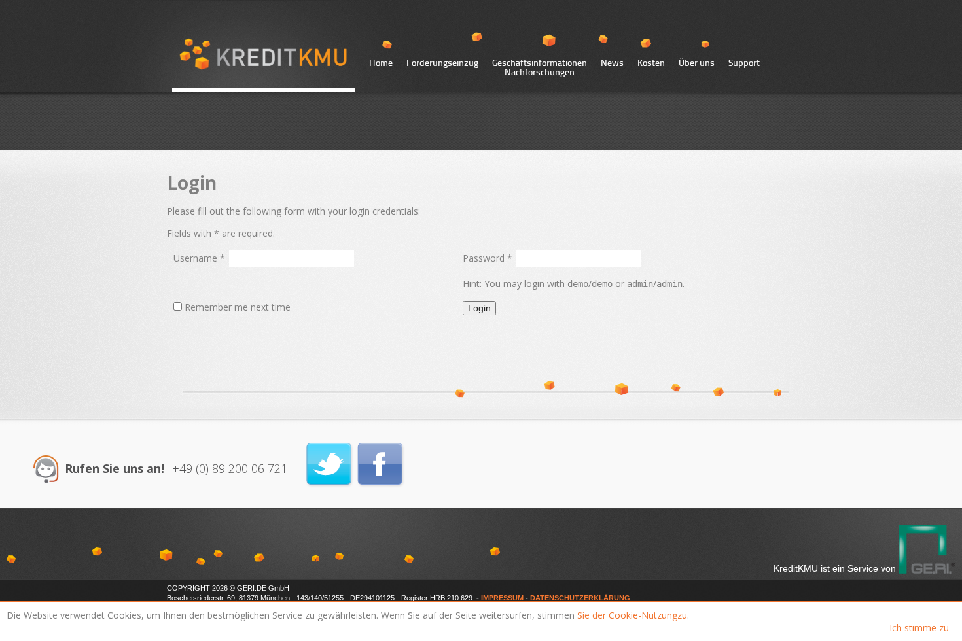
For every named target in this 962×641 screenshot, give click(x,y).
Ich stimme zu (919, 627)
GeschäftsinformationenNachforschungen (539, 66)
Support (744, 63)
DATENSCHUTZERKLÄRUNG (580, 598)
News (612, 63)
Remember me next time (238, 307)
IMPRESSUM (502, 598)
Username (199, 258)
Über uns (697, 63)
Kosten (651, 63)
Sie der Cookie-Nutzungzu (632, 615)
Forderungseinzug (442, 63)
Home (381, 63)
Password (487, 258)
